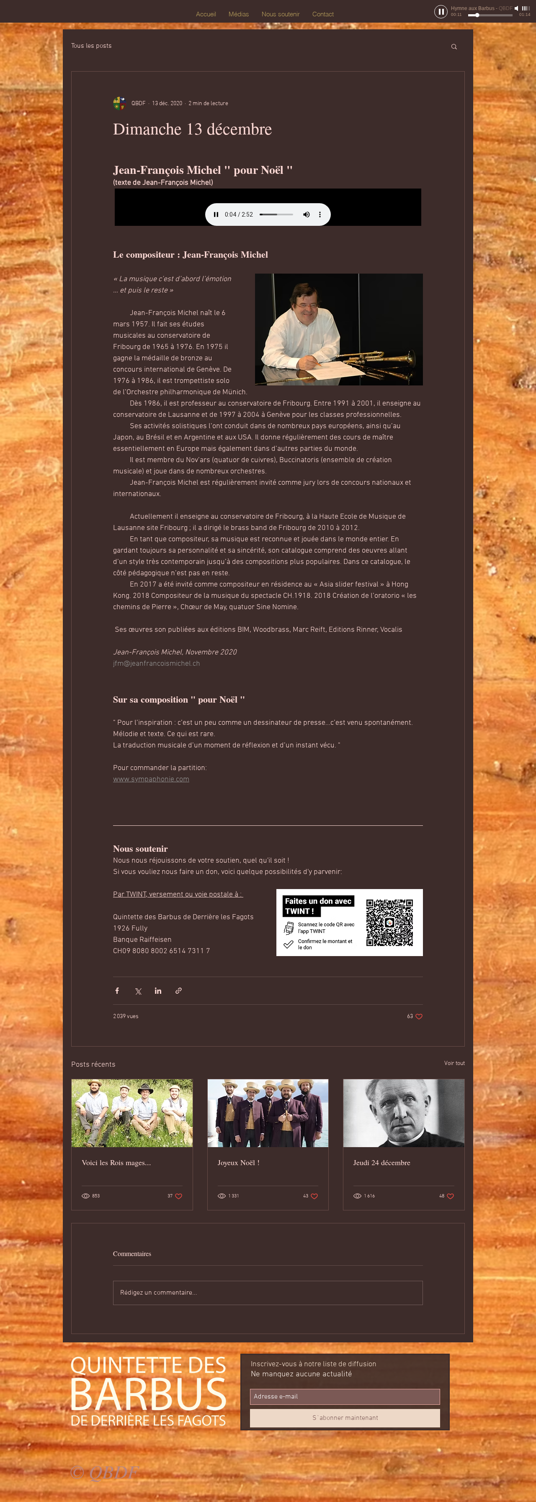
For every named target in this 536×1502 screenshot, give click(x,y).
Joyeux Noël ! (239, 1162)
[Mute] (517, 8)
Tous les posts (91, 46)
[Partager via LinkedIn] (158, 991)
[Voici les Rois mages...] (132, 1113)
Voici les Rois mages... (116, 1162)
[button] (454, 46)
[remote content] (268, 207)
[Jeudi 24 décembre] (403, 1113)
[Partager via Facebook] (117, 991)
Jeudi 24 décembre (381, 1162)
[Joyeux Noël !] (268, 1113)
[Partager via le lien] (179, 991)
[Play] (441, 12)
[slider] (526, 8)
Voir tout (454, 1063)
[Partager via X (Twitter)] (138, 991)
